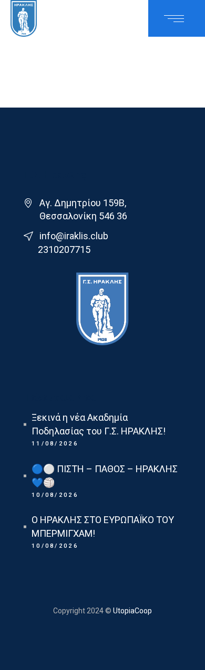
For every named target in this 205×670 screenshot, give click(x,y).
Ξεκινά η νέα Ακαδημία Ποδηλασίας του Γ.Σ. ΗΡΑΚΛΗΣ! (99, 424)
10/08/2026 (55, 495)
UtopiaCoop (131, 611)
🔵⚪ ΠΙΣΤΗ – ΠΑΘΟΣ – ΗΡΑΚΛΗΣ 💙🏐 (105, 475)
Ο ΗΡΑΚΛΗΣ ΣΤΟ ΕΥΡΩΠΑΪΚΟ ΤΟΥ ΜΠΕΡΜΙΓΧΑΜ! (103, 526)
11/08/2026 (55, 443)
